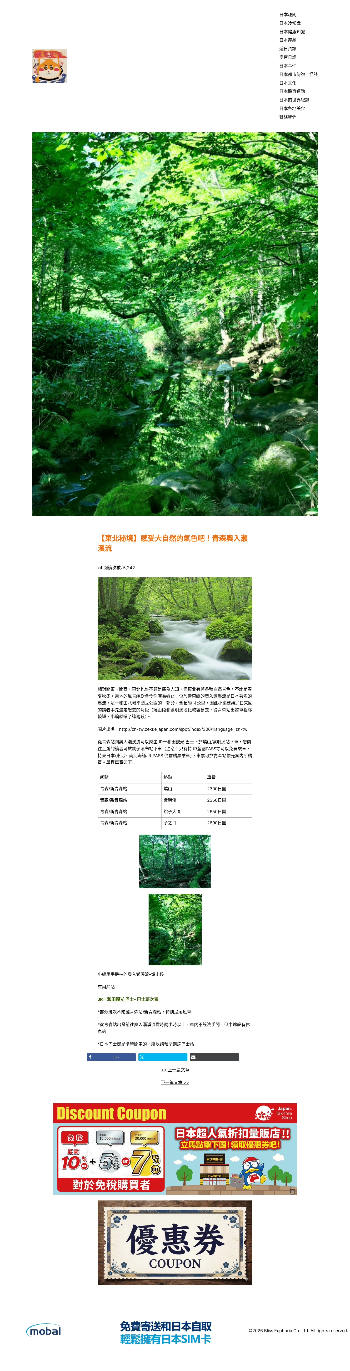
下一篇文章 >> (175, 1082)
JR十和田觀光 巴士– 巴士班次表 (128, 999)
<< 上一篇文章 (175, 1069)
